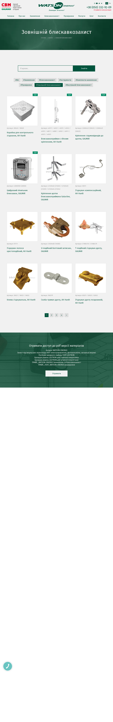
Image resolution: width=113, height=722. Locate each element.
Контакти (102, 16)
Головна (10, 16)
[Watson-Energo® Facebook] (94, 3)
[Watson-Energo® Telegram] (101, 3)
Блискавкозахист (51, 16)
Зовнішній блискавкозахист (49, 85)
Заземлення (35, 16)
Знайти (84, 68)
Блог (91, 16)
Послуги (81, 16)
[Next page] (66, 315)
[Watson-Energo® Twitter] (99, 3)
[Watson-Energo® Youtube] (97, 3)
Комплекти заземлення (87, 80)
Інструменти (65, 80)
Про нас (22, 16)
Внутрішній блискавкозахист (79, 85)
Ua (107, 3)
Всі (17, 80)
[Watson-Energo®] (56, 6)
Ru (110, 3)
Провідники (69, 16)
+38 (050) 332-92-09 (99, 7)
